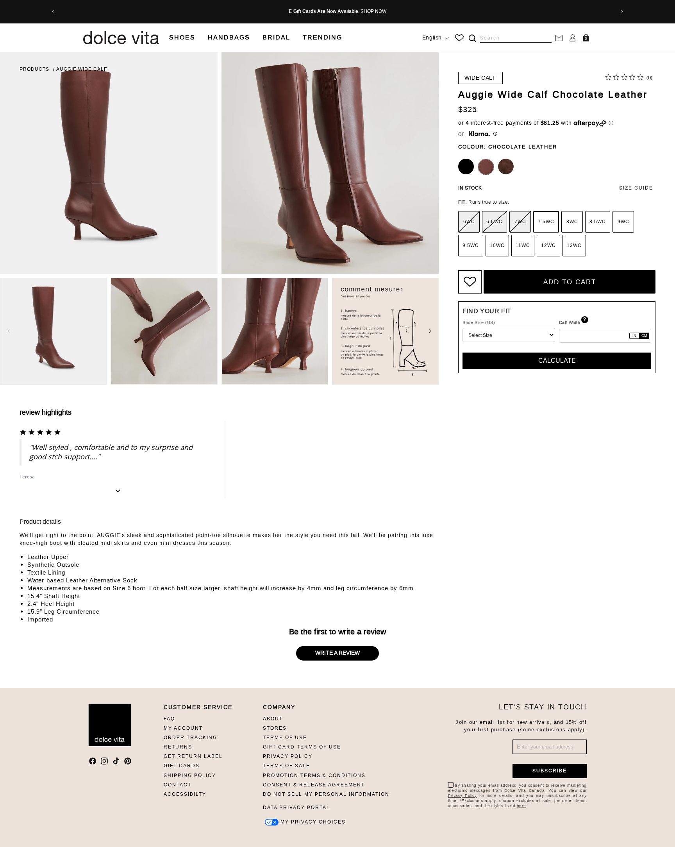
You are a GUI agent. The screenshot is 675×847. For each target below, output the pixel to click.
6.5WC (494, 221)
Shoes (182, 37)
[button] (182, 37)
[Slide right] (430, 331)
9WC (623, 221)
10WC (497, 245)
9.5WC (470, 245)
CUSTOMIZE (313, 822)
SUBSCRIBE (549, 771)
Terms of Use (285, 737)
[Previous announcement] (53, 11)
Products (34, 69)
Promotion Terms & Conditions (314, 775)
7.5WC (546, 221)
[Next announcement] (621, 11)
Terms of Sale (286, 766)
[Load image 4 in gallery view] (385, 331)
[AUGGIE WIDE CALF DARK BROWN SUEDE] (506, 166)
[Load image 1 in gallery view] (53, 331)
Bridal (276, 37)
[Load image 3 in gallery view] (274, 331)
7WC (520, 221)
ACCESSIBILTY (185, 794)
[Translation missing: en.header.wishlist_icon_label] (459, 38)
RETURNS (178, 747)
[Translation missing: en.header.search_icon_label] (472, 38)
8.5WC (597, 221)
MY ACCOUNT (183, 728)
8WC (572, 221)
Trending (322, 37)
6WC (469, 221)
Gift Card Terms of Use (302, 747)
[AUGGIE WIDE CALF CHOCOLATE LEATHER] (486, 167)
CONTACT (177, 785)
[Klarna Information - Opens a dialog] (479, 134)
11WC (523, 245)
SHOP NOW (373, 11)
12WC (548, 245)
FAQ (169, 719)
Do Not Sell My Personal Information (326, 794)
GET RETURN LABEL (193, 756)
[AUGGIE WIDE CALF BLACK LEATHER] (466, 166)
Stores (275, 728)
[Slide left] (8, 331)
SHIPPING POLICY (190, 775)
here (521, 805)
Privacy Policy (287, 756)
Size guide (636, 188)
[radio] (469, 222)
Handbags (229, 37)
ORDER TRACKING (190, 737)
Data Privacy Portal (296, 807)
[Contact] (559, 38)
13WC (574, 245)
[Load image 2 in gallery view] (164, 331)
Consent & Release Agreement (314, 785)
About (273, 719)
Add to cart (569, 282)
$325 (467, 109)
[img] (472, 38)
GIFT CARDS (182, 766)
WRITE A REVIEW (337, 653)
